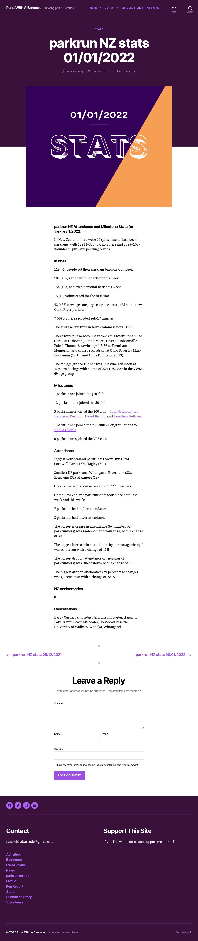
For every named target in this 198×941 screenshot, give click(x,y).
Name (58, 734)
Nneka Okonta (65, 430)
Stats (99, 29)
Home (93, 7)
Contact (109, 7)
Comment (60, 703)
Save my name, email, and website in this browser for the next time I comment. (98, 765)
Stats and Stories (132, 7)
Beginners (14, 860)
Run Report (14, 886)
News (10, 870)
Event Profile (16, 865)
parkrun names (17, 876)
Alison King (76, 71)
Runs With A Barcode (23, 8)
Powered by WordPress (63, 932)
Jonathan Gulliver (127, 416)
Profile (11, 881)
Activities (13, 854)
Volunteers (14, 902)
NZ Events (153, 7)
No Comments (127, 71)
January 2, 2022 (101, 71)
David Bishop (95, 416)
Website (58, 749)
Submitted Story (19, 897)
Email (104, 734)
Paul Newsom (120, 412)
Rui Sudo (76, 416)
